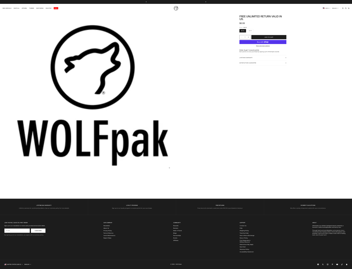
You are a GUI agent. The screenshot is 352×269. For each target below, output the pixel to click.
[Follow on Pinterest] (332, 264)
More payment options (263, 45)
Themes (31, 8)
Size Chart (243, 247)
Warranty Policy (244, 249)
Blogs (175, 233)
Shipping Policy (244, 230)
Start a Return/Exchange (247, 235)
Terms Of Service (108, 233)
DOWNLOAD (173, 2)
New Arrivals (7, 8)
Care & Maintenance (109, 235)
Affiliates (175, 240)
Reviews (175, 228)
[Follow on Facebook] (318, 264)
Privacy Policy (107, 230)
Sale (55, 8)
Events (175, 238)
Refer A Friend (177, 230)
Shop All (17, 8)
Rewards (175, 225)
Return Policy (244, 238)
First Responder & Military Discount (245, 241)
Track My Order (244, 233)
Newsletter (106, 225)
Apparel (24, 8)
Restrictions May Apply (246, 244)
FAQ (241, 228)
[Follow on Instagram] (328, 264)
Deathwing (39, 8)
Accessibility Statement (247, 251)
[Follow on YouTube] (337, 264)
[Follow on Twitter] (323, 264)
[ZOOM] (169, 168)
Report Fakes (107, 238)
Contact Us (243, 225)
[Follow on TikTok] (342, 264)
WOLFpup (48, 8)
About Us (106, 228)
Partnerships (177, 235)
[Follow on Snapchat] (347, 264)
